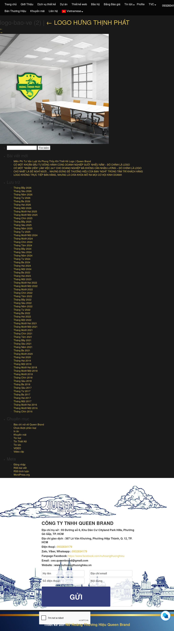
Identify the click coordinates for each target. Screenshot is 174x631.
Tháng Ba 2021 (22, 350)
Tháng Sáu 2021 (23, 343)
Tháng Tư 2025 (22, 231)
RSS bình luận (21, 471)
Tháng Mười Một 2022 (26, 286)
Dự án (63, 4)
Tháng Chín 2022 (23, 292)
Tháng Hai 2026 (22, 204)
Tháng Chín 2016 (23, 411)
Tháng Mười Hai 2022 (25, 282)
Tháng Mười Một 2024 (26, 235)
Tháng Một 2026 (22, 208)
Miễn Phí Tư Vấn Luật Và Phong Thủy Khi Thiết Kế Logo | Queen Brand (52, 161)
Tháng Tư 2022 (22, 309)
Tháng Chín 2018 (23, 377)
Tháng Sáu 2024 (23, 252)
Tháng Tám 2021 (23, 336)
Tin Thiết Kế (20, 441)
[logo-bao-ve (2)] (54, 88)
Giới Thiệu (27, 4)
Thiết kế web (79, 4)
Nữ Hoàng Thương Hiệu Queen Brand (97, 624)
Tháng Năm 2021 (23, 347)
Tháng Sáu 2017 (23, 387)
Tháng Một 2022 (22, 320)
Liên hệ (53, 11)
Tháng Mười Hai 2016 (25, 404)
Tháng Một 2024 (22, 269)
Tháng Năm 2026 (23, 194)
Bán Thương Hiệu (15, 11)
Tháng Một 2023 (22, 279)
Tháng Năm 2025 (23, 228)
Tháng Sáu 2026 (23, 191)
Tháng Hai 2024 (22, 265)
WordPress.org (22, 474)
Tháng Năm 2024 (23, 255)
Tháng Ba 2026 (22, 201)
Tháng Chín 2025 (23, 218)
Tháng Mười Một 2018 (26, 370)
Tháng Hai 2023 (22, 275)
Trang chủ (11, 4)
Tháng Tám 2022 (23, 296)
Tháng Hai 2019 (22, 360)
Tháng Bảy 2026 (22, 187)
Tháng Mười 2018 (23, 374)
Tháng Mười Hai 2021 (25, 323)
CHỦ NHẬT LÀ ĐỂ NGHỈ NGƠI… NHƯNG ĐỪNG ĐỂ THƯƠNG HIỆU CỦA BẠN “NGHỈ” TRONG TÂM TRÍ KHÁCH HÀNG (78, 171)
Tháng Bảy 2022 (22, 299)
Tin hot (17, 438)
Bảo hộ (95, 4)
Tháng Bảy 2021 (22, 340)
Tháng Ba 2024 (22, 262)
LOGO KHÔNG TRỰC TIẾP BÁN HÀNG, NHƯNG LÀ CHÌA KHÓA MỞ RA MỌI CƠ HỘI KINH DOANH (68, 174)
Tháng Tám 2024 (23, 245)
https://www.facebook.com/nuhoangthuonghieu (96, 556)
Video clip (19, 451)
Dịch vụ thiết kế (46, 4)
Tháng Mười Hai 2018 (25, 367)
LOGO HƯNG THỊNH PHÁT (87, 22)
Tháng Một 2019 (22, 364)
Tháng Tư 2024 (22, 259)
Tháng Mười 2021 (23, 330)
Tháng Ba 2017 (22, 394)
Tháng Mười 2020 (23, 353)
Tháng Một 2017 (22, 401)
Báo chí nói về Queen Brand (29, 424)
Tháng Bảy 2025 (22, 221)
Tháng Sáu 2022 (23, 303)
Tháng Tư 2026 (22, 197)
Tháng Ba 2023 (22, 272)
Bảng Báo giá (112, 4)
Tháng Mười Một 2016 (26, 408)
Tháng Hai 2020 (22, 357)
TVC (151, 4)
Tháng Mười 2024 (23, 238)
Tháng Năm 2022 (23, 306)
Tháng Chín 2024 (23, 242)
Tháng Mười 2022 (23, 289)
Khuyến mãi (37, 11)
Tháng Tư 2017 (22, 391)
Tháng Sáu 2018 (23, 381)
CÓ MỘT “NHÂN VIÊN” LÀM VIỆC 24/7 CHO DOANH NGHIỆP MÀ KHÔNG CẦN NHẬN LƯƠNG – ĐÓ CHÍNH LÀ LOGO (78, 168)
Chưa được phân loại (25, 427)
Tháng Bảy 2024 (22, 248)
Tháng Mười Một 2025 (26, 214)
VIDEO (17, 448)
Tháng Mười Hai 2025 (25, 211)
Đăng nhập (19, 464)
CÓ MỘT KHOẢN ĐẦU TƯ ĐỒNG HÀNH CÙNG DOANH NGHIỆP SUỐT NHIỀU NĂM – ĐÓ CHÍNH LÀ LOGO (72, 164)
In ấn (16, 431)
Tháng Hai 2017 (22, 397)
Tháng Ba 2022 (22, 313)
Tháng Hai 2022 (22, 316)
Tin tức (128, 4)
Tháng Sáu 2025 (23, 225)
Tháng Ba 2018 (22, 384)
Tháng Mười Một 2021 (26, 326)
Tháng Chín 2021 (23, 333)
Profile (141, 4)
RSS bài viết (20, 467)
